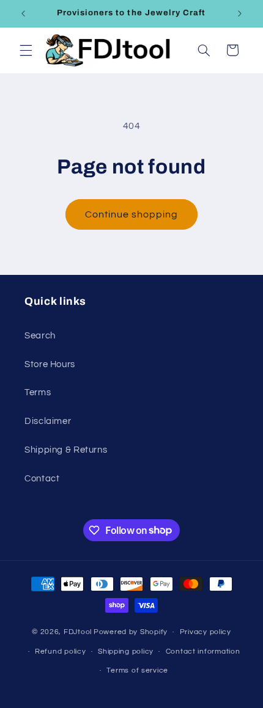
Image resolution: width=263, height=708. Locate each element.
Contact (41, 478)
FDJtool (78, 632)
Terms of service (137, 670)
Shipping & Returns (65, 449)
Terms (37, 392)
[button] (26, 50)
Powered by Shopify (131, 632)
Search (40, 335)
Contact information (203, 651)
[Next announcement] (239, 13)
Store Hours (49, 364)
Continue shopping (132, 214)
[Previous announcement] (23, 13)
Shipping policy (126, 651)
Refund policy (60, 651)
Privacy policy (205, 632)
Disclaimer (47, 421)
